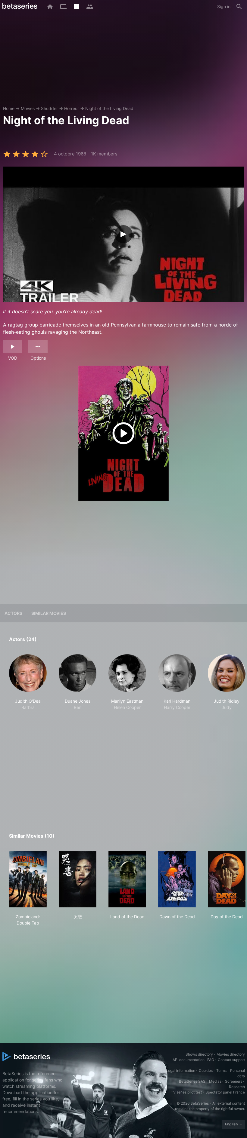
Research (237, 1086)
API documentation (189, 1059)
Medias (215, 1081)
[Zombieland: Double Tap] (28, 879)
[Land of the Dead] (127, 879)
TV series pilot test (186, 1092)
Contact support (231, 1059)
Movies (28, 108)
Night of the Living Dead (109, 108)
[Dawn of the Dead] (177, 879)
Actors (13, 613)
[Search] (239, 6)
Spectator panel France (225, 1092)
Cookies (206, 1070)
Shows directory (199, 1054)
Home (8, 108)
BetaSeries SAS (192, 1081)
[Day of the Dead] (226, 879)
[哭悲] (77, 879)
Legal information (180, 1070)
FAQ (210, 1059)
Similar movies (48, 613)
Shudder (49, 108)
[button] (28, 685)
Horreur (71, 108)
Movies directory (231, 1054)
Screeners (233, 1081)
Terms (221, 1070)
